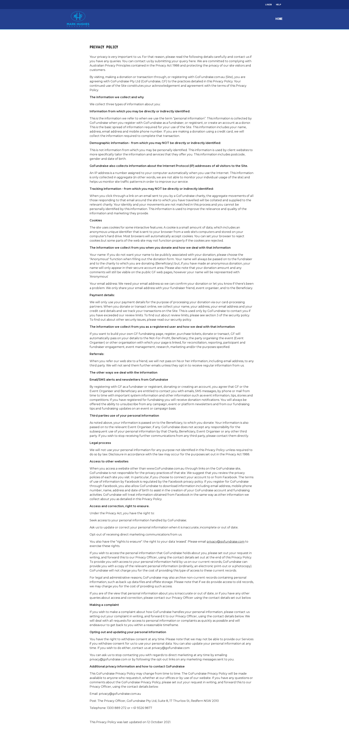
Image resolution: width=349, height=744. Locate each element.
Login (268, 4)
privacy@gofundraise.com (225, 541)
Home (279, 18)
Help (278, 4)
